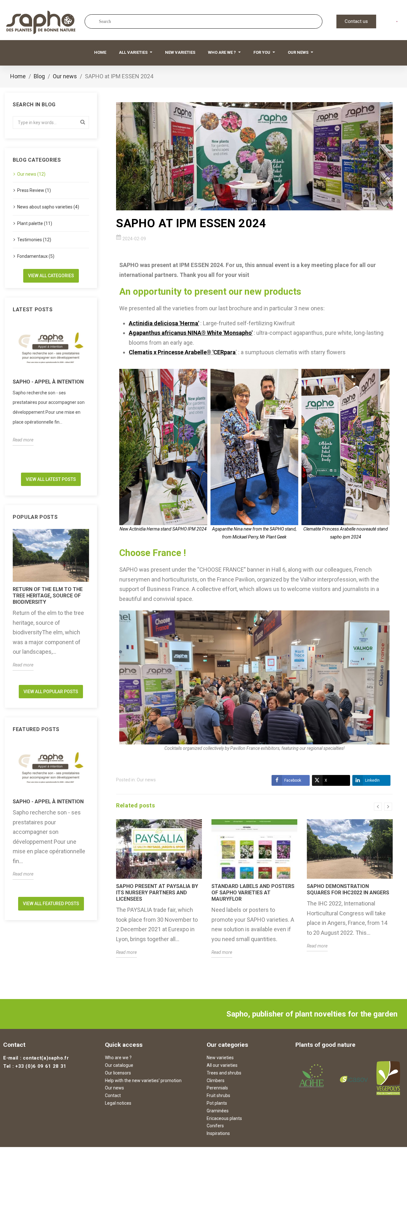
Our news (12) (31, 174)
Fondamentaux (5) (35, 256)
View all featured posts (51, 903)
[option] (51, 383)
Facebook (292, 780)
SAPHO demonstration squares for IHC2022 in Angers (348, 889)
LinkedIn (372, 780)
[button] (356, 21)
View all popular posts (51, 691)
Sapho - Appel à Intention (48, 382)
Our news (146, 779)
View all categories (51, 275)
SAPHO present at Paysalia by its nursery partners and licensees (157, 892)
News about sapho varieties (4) (48, 206)
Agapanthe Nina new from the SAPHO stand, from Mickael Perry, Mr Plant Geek (254, 532)
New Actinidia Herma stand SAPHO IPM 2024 (163, 529)
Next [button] (92, 394)
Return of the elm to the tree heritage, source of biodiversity (48, 595)
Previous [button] (8, 394)
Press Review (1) (34, 190)
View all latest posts (51, 479)
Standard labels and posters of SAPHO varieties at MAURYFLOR (252, 892)
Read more (23, 439)
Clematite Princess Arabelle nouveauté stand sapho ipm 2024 (345, 532)
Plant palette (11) (34, 223)
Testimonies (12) (34, 239)
